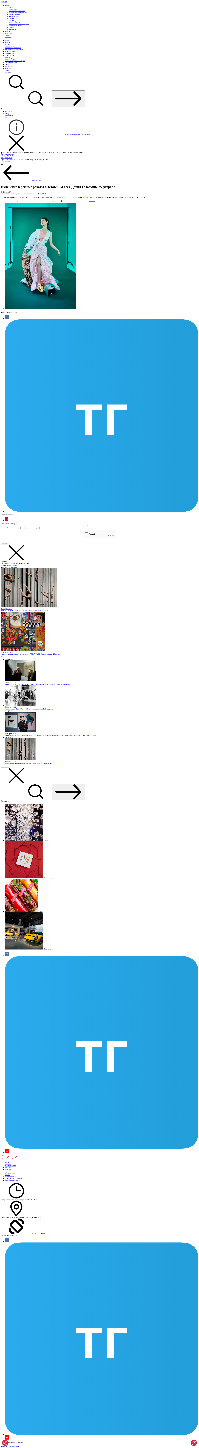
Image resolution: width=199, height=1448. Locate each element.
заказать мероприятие (12, 1180)
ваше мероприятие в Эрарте (19, 24)
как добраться (6, 1235)
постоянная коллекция (17, 11)
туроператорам (10, 1177)
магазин (8, 37)
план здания (15, 1235)
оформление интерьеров (13, 1178)
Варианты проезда (7, 154)
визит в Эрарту (14, 22)
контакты (12, 29)
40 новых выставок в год (18, 13)
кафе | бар (8, 33)
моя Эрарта (9, 115)
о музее (11, 7)
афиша (7, 31)
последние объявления (9, 567)
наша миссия (13, 9)
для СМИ (8, 1167)
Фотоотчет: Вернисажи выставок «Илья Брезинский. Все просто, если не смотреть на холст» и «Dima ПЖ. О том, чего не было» (50, 735)
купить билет (5, 161)
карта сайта (19, 1446)
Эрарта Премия (14, 14)
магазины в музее (15, 26)
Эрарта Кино (13, 18)
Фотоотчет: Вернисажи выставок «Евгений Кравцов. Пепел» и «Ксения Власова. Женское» (37, 684)
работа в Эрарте (10, 1166)
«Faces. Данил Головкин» (92, 197)
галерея (7, 35)
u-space (11, 20)
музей (7, 5)
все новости (5, 767)
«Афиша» (92, 201)
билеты (11, 27)
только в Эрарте (14, 16)
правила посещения (8, 1446)
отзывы (7, 1175)
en (1, 108)
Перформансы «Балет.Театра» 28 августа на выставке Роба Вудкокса (29, 709)
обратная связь (10, 1173)
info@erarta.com (6, 158)
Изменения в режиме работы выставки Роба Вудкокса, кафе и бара (28, 763)
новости (8, 1164)
